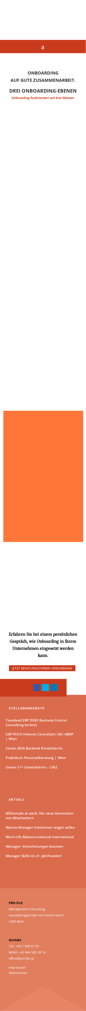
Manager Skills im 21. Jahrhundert (34, 855)
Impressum (17, 967)
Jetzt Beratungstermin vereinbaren (42, 668)
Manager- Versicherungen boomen (34, 846)
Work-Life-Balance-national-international (40, 836)
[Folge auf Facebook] (36, 687)
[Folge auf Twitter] (45, 687)
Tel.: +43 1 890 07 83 (24, 946)
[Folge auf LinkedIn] (54, 687)
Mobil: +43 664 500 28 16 (27, 952)
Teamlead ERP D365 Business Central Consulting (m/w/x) (36, 722)
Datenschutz (18, 973)
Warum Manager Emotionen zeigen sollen (40, 827)
